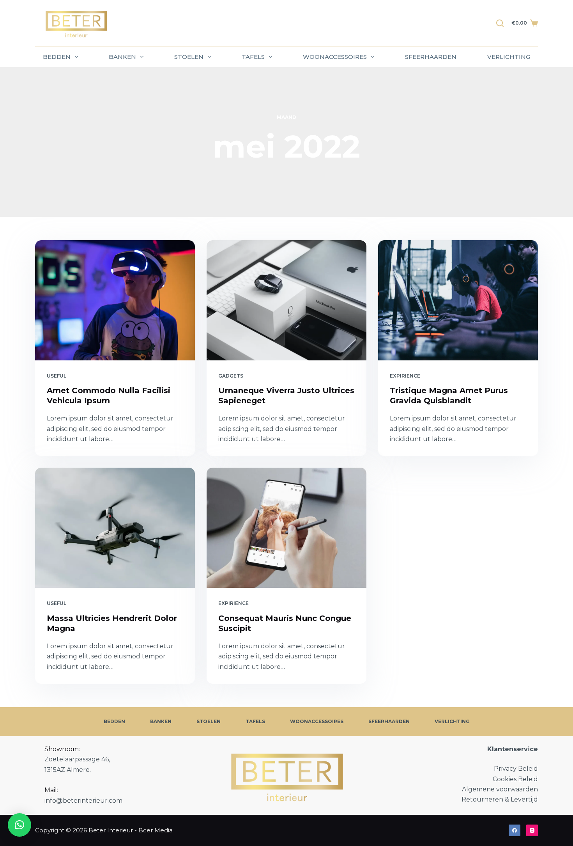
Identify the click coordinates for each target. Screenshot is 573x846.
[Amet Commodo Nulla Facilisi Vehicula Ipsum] (115, 300)
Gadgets (230, 376)
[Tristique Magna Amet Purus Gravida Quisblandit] (458, 300)
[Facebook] (514, 830)
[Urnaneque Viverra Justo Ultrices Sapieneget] (286, 300)
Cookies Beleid (515, 779)
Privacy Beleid (516, 768)
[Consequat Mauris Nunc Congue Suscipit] (286, 528)
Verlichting (508, 56)
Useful (56, 376)
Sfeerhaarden (430, 56)
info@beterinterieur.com (83, 800)
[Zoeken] (500, 23)
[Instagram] (532, 830)
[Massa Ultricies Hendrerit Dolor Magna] (115, 528)
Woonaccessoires (335, 56)
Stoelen (188, 56)
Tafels (253, 56)
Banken (122, 56)
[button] (19, 825)
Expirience (405, 376)
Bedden (57, 56)
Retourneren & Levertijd (500, 799)
